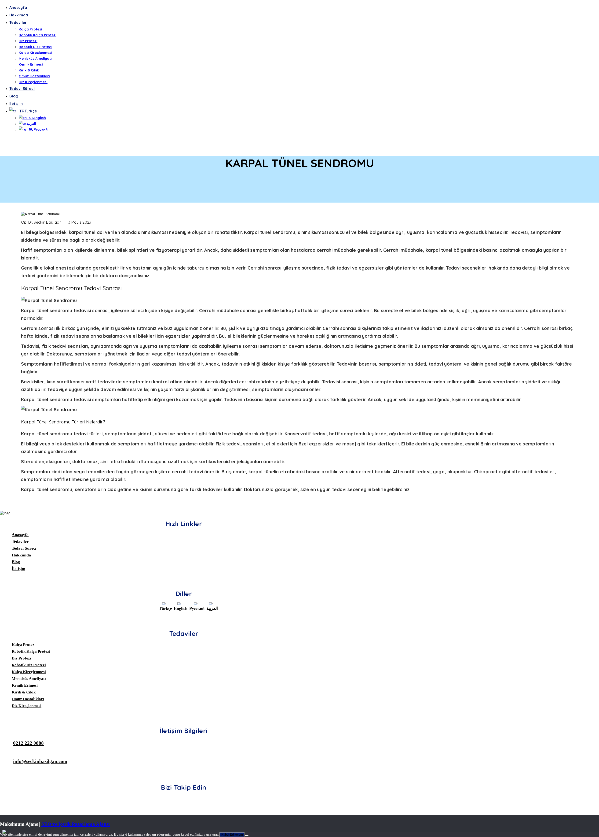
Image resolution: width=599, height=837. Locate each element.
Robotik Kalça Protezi (37, 35)
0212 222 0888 (28, 743)
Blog (13, 96)
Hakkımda (18, 15)
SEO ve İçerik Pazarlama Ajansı (75, 824)
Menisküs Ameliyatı (35, 58)
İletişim (16, 103)
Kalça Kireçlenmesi (35, 52)
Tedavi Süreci (22, 88)
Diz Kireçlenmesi (33, 82)
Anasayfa (18, 7)
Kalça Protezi (30, 29)
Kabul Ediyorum (232, 834)
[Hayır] (246, 835)
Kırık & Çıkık (29, 70)
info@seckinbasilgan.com (40, 761)
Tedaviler (18, 22)
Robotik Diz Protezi (35, 46)
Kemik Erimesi (31, 64)
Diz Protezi (28, 41)
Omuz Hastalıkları (34, 76)
